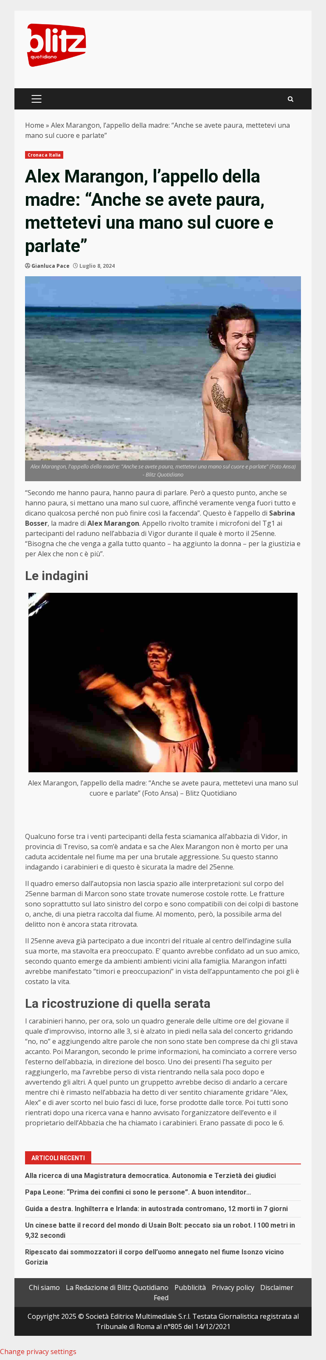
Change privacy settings (38, 1351)
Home (34, 125)
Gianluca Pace (50, 265)
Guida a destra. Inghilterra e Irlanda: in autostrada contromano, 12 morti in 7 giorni (156, 1209)
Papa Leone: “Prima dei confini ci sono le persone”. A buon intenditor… (138, 1192)
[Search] (290, 99)
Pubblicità (190, 1287)
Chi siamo (44, 1287)
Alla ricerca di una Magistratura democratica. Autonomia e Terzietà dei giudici (150, 1176)
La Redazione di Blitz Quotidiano (117, 1287)
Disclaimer (276, 1287)
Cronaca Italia (44, 155)
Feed (161, 1297)
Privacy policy (233, 1287)
